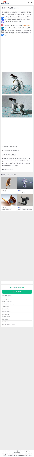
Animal (4, 190)
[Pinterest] (2, 25)
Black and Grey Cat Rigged (25, 209)
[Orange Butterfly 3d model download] (9, 200)
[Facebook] (2, 18)
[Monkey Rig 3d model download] (25, 183)
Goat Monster (6, 192)
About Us (20, 451)
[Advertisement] (17, 55)
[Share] (2, 35)
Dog (23, 25)
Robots (27, 25)
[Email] (2, 31)
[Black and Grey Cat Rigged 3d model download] (25, 200)
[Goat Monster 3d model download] (9, 183)
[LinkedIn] (2, 28)
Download (18, 291)
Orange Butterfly (6, 209)
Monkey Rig (21, 192)
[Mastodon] (2, 21)
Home (4, 451)
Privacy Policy (27, 451)
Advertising (17, 452)
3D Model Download (12, 451)
